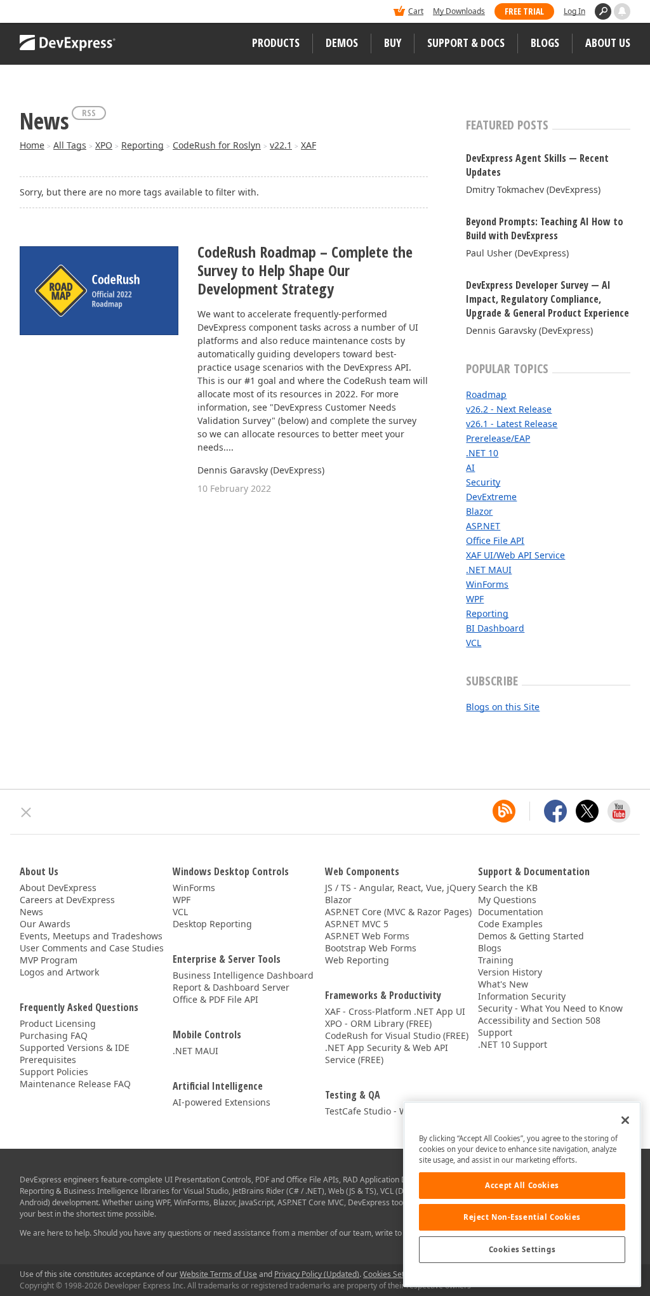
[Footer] (26, 812)
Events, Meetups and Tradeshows (91, 936)
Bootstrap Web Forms (370, 948)
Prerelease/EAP (498, 438)
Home (32, 145)
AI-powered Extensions (221, 1102)
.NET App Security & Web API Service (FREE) (386, 1053)
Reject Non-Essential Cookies (522, 1217)
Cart (415, 11)
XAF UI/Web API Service (515, 555)
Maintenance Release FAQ (75, 1084)
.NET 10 (482, 453)
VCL (473, 643)
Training (496, 960)
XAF (308, 145)
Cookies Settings (522, 1249)
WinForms (487, 584)
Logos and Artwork (59, 972)
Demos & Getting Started (531, 936)
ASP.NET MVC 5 (356, 924)
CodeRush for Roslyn (217, 145)
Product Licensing (58, 1023)
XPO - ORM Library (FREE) (378, 1023)
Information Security (522, 996)
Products (276, 42)
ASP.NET (483, 526)
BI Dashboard (495, 628)
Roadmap (486, 394)
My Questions (507, 900)
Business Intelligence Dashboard (243, 975)
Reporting (142, 145)
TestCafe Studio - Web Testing (388, 1111)
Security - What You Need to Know (550, 1008)
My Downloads (459, 11)
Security (483, 482)
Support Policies (54, 1072)
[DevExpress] (58, 12)
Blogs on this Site (503, 707)
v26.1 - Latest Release (511, 424)
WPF (475, 599)
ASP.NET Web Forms (367, 936)
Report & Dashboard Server (231, 987)
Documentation (510, 912)
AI (470, 467)
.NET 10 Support (512, 1044)
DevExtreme (491, 497)
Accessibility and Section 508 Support (539, 1026)
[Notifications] (622, 11)
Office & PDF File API (215, 999)
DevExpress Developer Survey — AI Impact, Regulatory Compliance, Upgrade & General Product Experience (547, 299)
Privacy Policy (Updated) (316, 1274)
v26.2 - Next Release (509, 409)
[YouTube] (618, 811)
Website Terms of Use (218, 1274)
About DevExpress (58, 888)
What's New (503, 984)
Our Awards (45, 924)
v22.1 (281, 145)
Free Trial (524, 11)
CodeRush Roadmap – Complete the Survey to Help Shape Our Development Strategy (305, 270)
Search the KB (508, 888)
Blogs (545, 42)
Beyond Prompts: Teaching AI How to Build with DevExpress (544, 228)
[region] (522, 1194)
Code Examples (510, 924)
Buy (392, 42)
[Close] (625, 1120)
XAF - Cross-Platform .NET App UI (395, 1011)
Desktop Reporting (212, 924)
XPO (103, 145)
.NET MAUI (489, 570)
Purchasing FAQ (54, 1035)
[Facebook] (555, 811)
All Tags (69, 145)
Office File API (495, 540)
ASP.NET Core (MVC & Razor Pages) (398, 912)
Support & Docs (466, 42)
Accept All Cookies (522, 1185)
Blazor (479, 511)
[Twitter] (587, 811)
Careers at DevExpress (67, 900)
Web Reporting (357, 960)
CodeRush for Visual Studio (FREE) (396, 1035)
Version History (510, 972)
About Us (607, 42)
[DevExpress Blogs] (504, 811)
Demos (342, 42)
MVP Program (48, 960)
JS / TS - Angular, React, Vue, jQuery (400, 888)
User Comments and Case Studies (92, 948)
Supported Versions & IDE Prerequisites (74, 1053)
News (31, 912)
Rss (89, 113)
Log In (574, 11)
